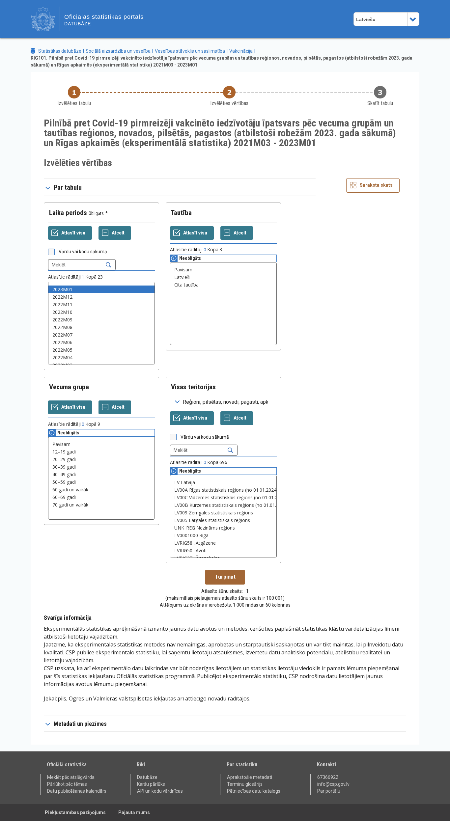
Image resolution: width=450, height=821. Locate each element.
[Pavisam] (223, 269)
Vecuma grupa (69, 387)
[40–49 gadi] (101, 474)
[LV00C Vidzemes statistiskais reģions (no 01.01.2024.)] (223, 497)
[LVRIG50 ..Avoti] (223, 550)
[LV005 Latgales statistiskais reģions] (223, 520)
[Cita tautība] (223, 284)
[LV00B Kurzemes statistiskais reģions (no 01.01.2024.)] (223, 505)
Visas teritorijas (193, 387)
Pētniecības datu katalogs (253, 791)
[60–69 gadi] (101, 497)
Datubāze (147, 777)
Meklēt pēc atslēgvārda (71, 777)
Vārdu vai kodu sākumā (83, 251)
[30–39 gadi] (101, 467)
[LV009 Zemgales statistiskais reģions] (223, 512)
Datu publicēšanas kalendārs (76, 791)
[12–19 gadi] (101, 451)
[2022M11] (101, 304)
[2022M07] (101, 335)
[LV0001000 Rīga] (223, 535)
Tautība (181, 213)
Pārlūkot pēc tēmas (67, 784)
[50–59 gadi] (101, 482)
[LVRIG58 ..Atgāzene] (223, 543)
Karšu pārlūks (151, 784)
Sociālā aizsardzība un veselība (118, 51)
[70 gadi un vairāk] (101, 504)
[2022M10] (101, 312)
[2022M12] (101, 297)
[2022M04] (101, 357)
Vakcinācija (241, 51)
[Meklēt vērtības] (108, 264)
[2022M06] (101, 342)
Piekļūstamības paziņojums (75, 812)
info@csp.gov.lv (333, 784)
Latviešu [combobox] (366, 19)
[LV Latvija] (223, 482)
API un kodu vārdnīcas (160, 791)
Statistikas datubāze (59, 51)
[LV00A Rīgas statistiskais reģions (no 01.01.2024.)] (223, 490)
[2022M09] (101, 319)
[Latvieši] (223, 277)
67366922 (327, 777)
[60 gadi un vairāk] (101, 489)
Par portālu (328, 791)
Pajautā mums (134, 812)
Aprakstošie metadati (249, 777)
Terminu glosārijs (245, 784)
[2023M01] (101, 289)
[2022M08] (101, 327)
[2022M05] (101, 350)
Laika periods (68, 213)
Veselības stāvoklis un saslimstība (190, 51)
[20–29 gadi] (101, 459)
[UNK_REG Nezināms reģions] (223, 528)
